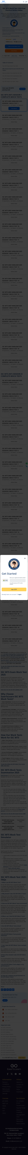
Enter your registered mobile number (18, 577)
